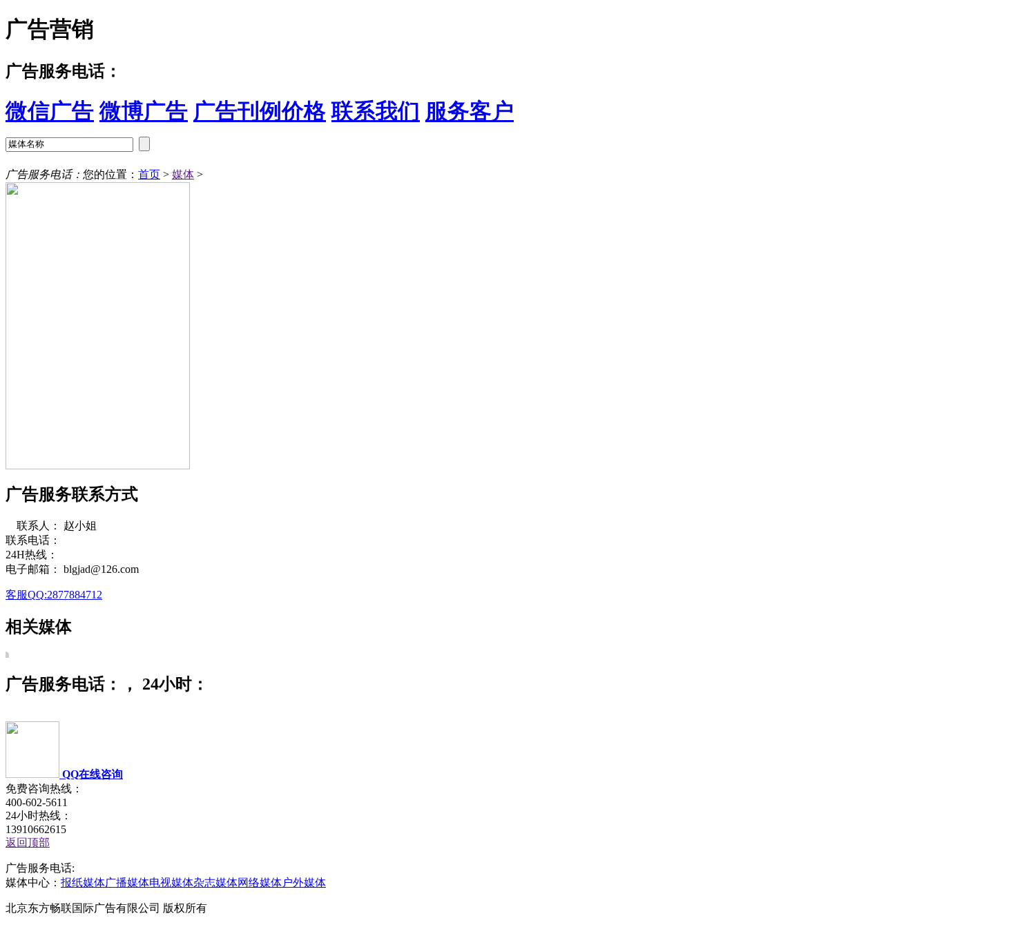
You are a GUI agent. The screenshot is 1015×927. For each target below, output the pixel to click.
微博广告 (143, 111)
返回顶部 (28, 842)
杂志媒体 (215, 882)
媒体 (183, 174)
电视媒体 (171, 882)
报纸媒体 (83, 882)
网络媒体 (260, 882)
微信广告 (50, 111)
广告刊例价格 (259, 111)
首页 (149, 174)
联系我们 (375, 111)
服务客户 (469, 111)
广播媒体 (127, 882)
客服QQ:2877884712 (54, 595)
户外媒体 (304, 882)
